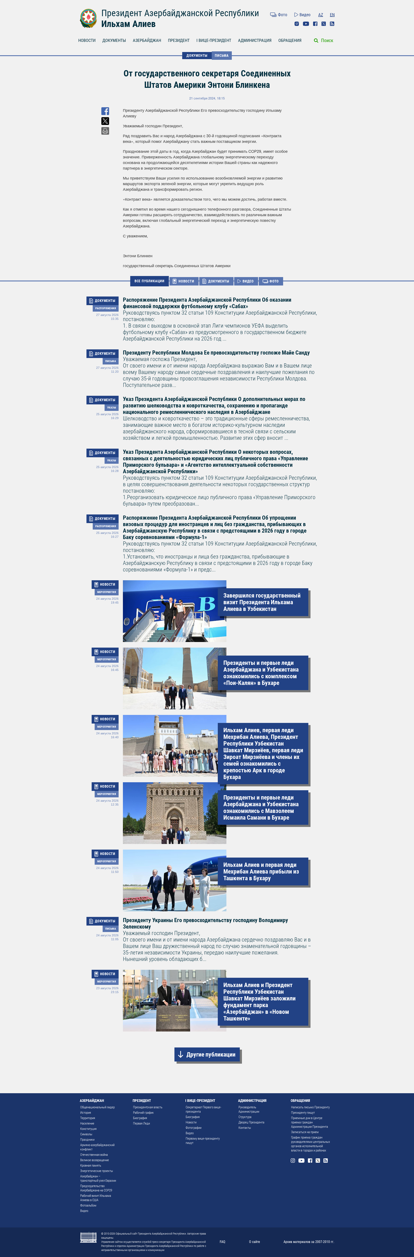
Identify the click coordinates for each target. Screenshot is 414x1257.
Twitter (323, 24)
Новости (191, 1122)
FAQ (222, 1242)
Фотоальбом (88, 1205)
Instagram (297, 24)
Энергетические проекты (96, 1171)
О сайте (254, 1242)
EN (332, 14)
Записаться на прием (305, 1132)
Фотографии (193, 1128)
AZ (320, 14)
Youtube (306, 24)
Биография (140, 1118)
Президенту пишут (303, 1113)
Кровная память (90, 1165)
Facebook (315, 24)
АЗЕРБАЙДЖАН (147, 40)
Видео (305, 14)
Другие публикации (211, 1054)
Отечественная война (94, 1155)
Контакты (244, 1128)
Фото (282, 14)
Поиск (327, 40)
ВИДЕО (248, 281)
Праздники (87, 1140)
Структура (244, 1117)
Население (87, 1123)
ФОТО (274, 281)
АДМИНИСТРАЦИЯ (254, 40)
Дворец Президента (251, 1122)
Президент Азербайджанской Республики (180, 13)
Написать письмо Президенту (310, 1107)
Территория (87, 1118)
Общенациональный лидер (97, 1107)
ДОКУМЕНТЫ (114, 40)
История (85, 1113)
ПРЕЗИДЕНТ (179, 40)
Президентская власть (147, 1107)
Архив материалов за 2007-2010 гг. (309, 1242)
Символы (86, 1134)
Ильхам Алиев (128, 24)
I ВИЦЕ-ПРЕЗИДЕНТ (213, 40)
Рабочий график (143, 1113)
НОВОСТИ (87, 40)
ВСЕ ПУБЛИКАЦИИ (150, 281)
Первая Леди (141, 1123)
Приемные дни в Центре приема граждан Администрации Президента (309, 1122)
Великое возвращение (94, 1160)
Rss (332, 24)
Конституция (88, 1129)
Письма (222, 56)
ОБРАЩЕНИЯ (289, 40)
